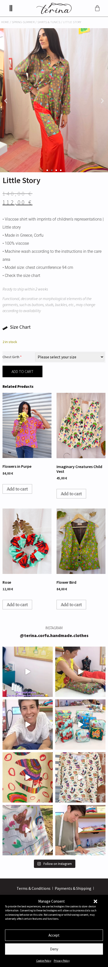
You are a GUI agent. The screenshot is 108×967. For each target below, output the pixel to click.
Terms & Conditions (33, 888)
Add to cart (22, 371)
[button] (95, 901)
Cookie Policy (43, 960)
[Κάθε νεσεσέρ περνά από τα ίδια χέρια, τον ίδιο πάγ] (80, 724)
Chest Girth (12, 357)
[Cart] (97, 8)
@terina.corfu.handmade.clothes (54, 635)
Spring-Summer (23, 22)
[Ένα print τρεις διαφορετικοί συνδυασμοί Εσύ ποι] (80, 672)
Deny (54, 949)
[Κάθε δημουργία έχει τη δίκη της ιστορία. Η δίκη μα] (28, 830)
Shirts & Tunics (48, 22)
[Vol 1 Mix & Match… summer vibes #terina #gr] (28, 724)
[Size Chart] (5, 328)
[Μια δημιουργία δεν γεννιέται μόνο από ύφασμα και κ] (80, 777)
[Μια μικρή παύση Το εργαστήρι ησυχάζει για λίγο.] (28, 672)
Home (5, 22)
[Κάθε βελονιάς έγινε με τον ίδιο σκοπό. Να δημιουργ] (80, 830)
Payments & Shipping (73, 888)
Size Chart (20, 327)
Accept (54, 935)
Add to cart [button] (17, 488)
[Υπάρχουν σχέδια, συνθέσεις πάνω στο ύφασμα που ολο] (28, 777)
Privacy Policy (62, 960)
